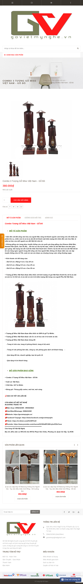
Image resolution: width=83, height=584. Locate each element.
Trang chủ (46, 80)
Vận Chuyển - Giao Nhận (11, 559)
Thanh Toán (7, 562)
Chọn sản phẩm (22, 499)
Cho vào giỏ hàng (21, 200)
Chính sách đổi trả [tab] (33, 218)
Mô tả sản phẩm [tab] (14, 218)
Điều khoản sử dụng (50, 557)
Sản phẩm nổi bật (58, 80)
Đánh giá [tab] (49, 218)
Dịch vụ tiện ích (48, 562)
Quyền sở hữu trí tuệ (50, 565)
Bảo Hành (6, 565)
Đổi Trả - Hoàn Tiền (10, 557)
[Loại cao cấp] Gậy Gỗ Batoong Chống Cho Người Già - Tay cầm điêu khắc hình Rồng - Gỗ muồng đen (22, 489)
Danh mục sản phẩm (14, 55)
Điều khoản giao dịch (50, 559)
